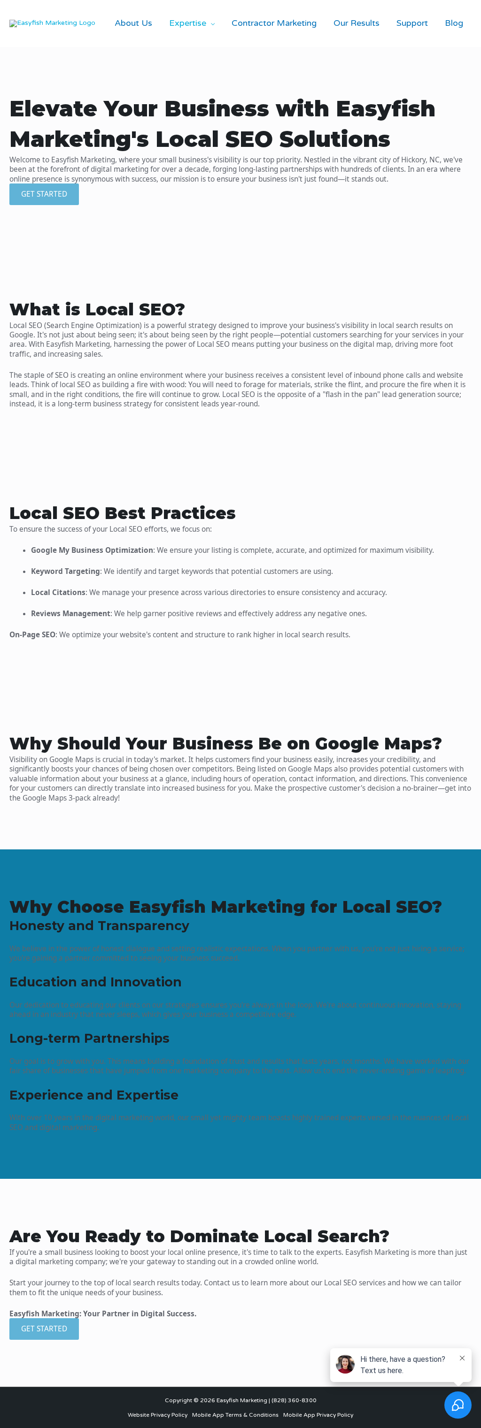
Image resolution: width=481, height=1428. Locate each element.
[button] (210, 23)
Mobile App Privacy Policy (318, 1415)
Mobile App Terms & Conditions (235, 1415)
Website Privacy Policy (157, 1415)
